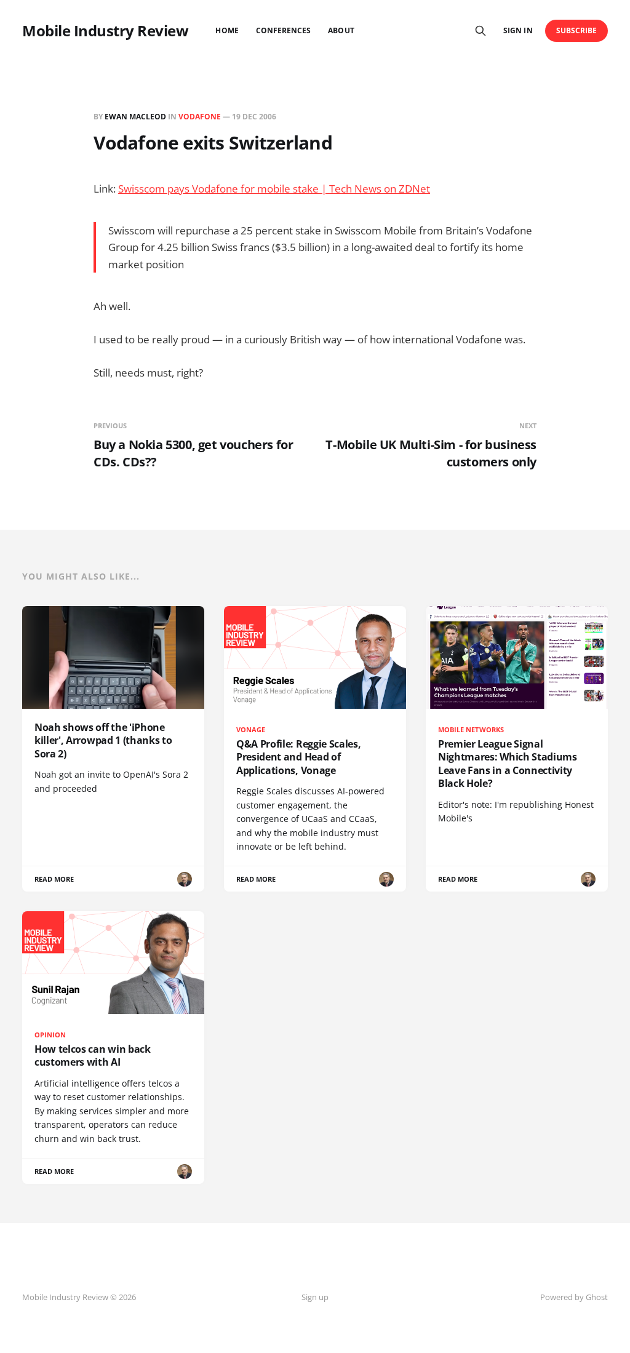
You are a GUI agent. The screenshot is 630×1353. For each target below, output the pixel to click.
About (341, 30)
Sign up (315, 1297)
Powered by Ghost (574, 1297)
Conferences (283, 30)
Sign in (517, 30)
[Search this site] (480, 31)
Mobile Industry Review (105, 30)
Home (226, 30)
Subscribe (576, 30)
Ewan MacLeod (135, 116)
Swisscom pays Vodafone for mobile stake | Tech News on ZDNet (274, 189)
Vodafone (199, 116)
